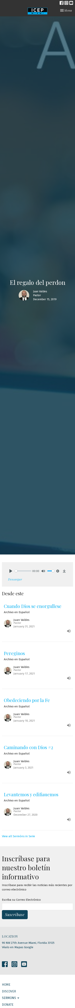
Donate (7, 1004)
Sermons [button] (9, 998)
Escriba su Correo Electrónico (21, 899)
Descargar (15, 579)
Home (6, 984)
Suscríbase (15, 914)
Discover (9, 991)
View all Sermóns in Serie (18, 836)
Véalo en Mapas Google (17, 947)
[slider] (23, 571)
